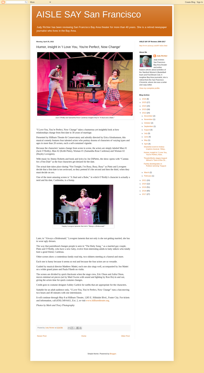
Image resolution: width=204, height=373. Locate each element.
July (146, 133)
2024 (144, 106)
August (147, 130)
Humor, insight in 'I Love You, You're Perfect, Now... (155, 153)
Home (83, 336)
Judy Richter (162, 56)
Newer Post (41, 336)
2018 (144, 191)
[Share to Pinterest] (80, 327)
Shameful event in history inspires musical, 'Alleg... (155, 148)
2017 (144, 194)
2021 (144, 180)
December (148, 116)
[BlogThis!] (71, 327)
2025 (144, 102)
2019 (144, 187)
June (146, 137)
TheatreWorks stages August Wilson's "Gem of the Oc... (155, 159)
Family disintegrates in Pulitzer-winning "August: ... (155, 166)
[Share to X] (74, 327)
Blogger (113, 354)
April (146, 144)
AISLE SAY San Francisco (88, 14)
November (148, 119)
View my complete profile (149, 88)
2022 (144, 113)
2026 (144, 99)
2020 (144, 184)
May (146, 140)
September (149, 126)
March (147, 172)
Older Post (125, 336)
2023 (144, 109)
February (148, 176)
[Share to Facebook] (77, 327)
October (147, 123)
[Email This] (69, 327)
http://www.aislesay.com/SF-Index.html (153, 45)
